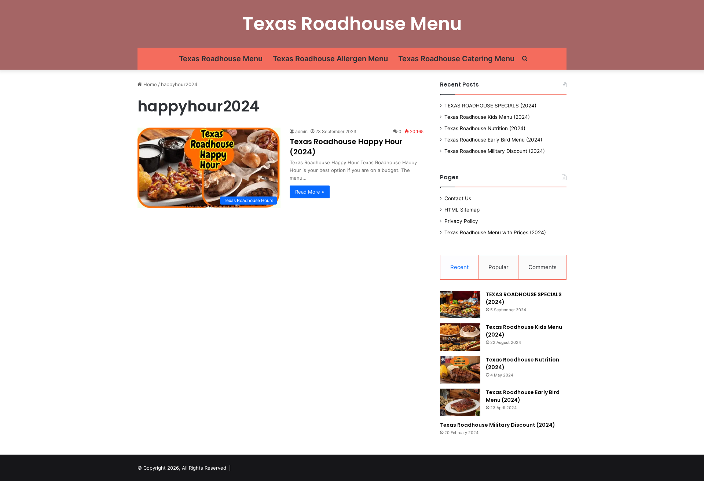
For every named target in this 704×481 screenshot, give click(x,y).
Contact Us (457, 198)
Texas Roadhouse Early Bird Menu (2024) (493, 140)
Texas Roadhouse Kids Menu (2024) (487, 117)
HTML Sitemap (462, 210)
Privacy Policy (461, 221)
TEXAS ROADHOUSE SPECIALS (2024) (490, 106)
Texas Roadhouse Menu (221, 58)
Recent (459, 267)
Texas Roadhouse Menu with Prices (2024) (495, 232)
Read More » (309, 192)
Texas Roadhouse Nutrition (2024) (484, 128)
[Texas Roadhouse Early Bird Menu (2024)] (460, 402)
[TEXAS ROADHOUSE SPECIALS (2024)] (460, 304)
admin (301, 131)
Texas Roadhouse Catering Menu (456, 58)
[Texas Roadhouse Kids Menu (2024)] (460, 337)
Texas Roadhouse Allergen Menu (330, 58)
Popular (498, 267)
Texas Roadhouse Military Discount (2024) (494, 151)
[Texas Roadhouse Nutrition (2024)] (460, 369)
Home (149, 84)
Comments (542, 267)
